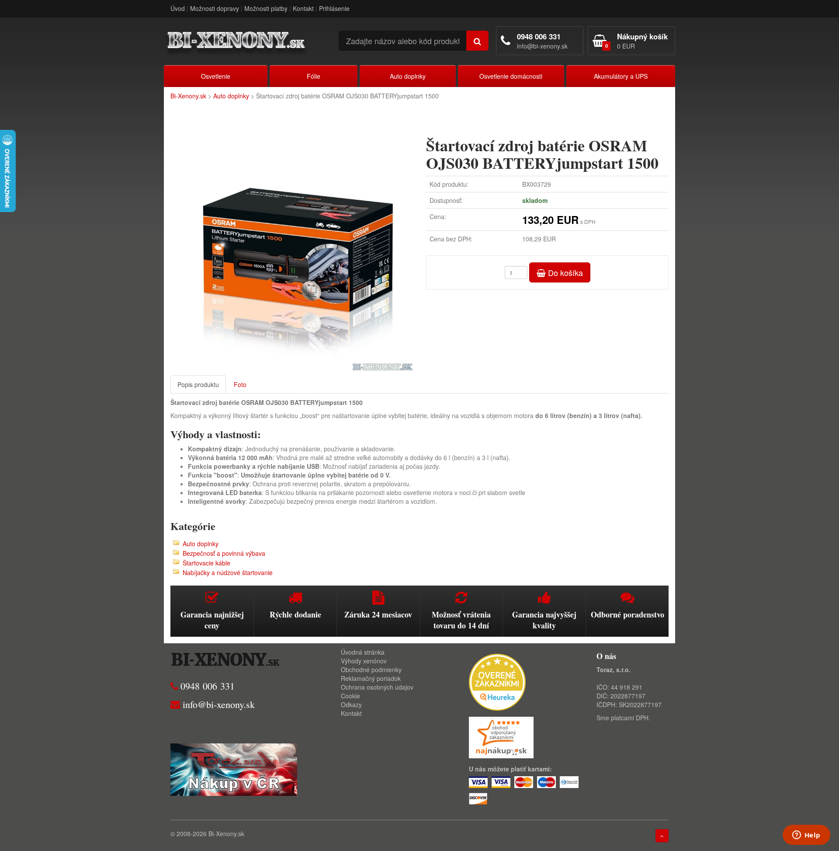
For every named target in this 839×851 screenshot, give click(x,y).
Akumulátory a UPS (621, 76)
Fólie (313, 76)
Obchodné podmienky (371, 669)
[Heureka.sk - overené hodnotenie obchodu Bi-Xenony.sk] (497, 681)
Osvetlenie (215, 76)
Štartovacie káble (206, 562)
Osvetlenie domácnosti (510, 76)
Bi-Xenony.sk (188, 95)
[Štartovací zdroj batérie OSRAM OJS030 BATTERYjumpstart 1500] (291, 249)
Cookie (350, 695)
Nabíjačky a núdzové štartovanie (228, 572)
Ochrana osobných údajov (377, 687)
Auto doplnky (408, 76)
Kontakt (303, 8)
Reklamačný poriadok (371, 678)
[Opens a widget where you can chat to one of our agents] (806, 836)
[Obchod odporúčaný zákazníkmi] (501, 736)
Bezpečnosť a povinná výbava (224, 553)
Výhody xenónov (364, 660)
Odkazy (351, 704)
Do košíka (564, 272)
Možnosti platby (266, 8)
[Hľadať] (477, 41)
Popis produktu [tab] (198, 384)
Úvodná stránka (363, 652)
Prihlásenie (334, 8)
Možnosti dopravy (214, 8)
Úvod (177, 8)
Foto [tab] (240, 384)
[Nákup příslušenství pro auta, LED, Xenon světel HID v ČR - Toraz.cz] (233, 768)
